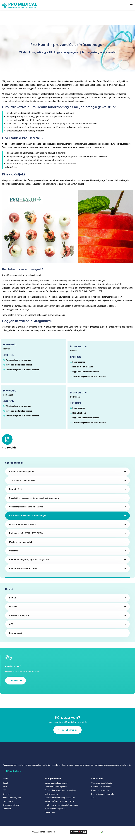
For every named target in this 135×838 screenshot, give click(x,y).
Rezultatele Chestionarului (102, 787)
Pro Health (9, 447)
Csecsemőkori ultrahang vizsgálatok (26, 507)
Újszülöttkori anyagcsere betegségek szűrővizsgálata (34, 498)
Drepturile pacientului (100, 790)
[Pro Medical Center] (19, 5)
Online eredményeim (11, 805)
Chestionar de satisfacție (101, 783)
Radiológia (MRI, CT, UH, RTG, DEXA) (26, 533)
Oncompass (14, 551)
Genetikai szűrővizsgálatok (21, 471)
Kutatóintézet (15, 489)
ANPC (93, 798)
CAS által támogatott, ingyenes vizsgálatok (29, 559)
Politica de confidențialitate (102, 794)
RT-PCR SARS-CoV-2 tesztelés (23, 568)
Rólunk (12, 598)
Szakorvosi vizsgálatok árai (22, 480)
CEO (11, 624)
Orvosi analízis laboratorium (22, 524)
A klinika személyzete (19, 615)
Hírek (5, 787)
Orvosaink (14, 606)
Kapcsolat (7, 809)
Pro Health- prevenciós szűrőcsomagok (27, 515)
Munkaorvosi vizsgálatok (20, 542)
